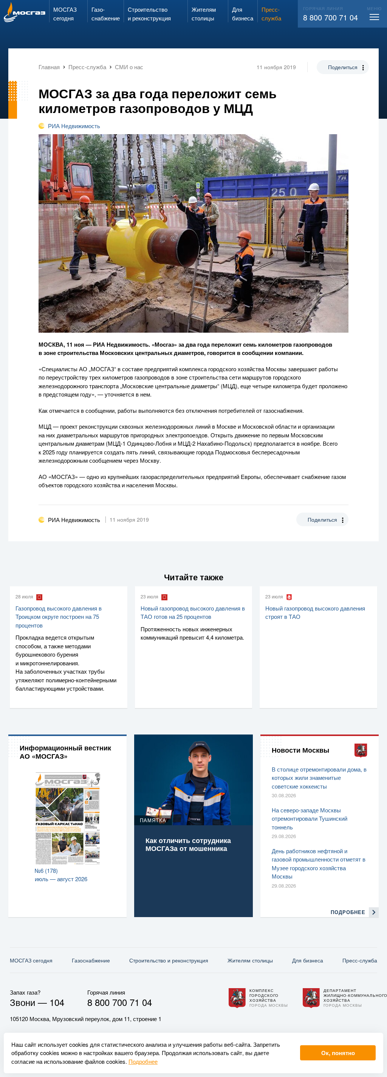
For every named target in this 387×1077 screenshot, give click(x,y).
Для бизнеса (307, 960)
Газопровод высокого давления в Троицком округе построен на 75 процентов (58, 616)
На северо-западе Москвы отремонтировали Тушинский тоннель (309, 818)
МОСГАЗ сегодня (31, 960)
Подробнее (143, 1061)
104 (57, 1002)
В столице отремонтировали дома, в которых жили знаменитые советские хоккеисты (319, 777)
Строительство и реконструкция (168, 960)
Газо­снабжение (91, 960)
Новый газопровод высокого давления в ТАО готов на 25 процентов (193, 612)
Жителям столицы (250, 960)
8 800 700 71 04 (330, 17)
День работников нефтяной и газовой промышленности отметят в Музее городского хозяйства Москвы (318, 863)
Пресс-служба (359, 960)
